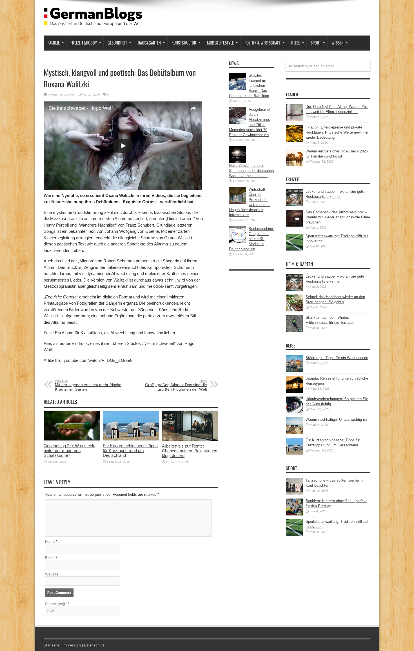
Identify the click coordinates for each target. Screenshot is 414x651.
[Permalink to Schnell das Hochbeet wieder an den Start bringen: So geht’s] (294, 310)
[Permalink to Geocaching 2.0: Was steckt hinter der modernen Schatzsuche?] (72, 439)
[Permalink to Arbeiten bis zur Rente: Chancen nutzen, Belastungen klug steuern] (190, 439)
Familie (54, 42)
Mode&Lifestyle (220, 42)
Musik (54, 94)
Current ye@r (57, 604)
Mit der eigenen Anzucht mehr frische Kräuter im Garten (88, 385)
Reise (295, 42)
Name (50, 541)
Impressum (72, 645)
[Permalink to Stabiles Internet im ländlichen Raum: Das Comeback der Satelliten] (237, 89)
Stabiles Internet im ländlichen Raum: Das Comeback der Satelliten (249, 85)
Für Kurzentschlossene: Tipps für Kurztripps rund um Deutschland (130, 450)
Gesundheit (117, 42)
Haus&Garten (149, 42)
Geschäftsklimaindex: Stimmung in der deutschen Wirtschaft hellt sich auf (251, 170)
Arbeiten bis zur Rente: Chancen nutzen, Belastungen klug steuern (189, 451)
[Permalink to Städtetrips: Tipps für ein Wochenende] (294, 371)
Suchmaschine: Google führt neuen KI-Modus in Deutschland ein (251, 239)
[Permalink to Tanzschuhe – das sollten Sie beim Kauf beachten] (294, 493)
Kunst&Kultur (184, 42)
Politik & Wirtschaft (262, 42)
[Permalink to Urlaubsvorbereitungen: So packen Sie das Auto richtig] (294, 412)
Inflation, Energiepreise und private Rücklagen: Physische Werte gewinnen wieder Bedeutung (337, 132)
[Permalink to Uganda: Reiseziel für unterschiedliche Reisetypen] (294, 391)
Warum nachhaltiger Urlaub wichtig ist (336, 419)
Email (49, 558)
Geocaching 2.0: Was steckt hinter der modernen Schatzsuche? (69, 450)
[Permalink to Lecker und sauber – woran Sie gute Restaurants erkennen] (294, 205)
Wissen (337, 42)
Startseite (51, 645)
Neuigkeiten (67, 94)
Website (51, 574)
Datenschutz (94, 645)
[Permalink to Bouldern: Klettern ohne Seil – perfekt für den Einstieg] (294, 514)
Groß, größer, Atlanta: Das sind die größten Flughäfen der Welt (176, 385)
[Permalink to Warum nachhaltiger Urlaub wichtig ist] (294, 433)
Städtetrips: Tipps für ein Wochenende (337, 358)
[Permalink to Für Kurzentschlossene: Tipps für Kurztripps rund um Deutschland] (131, 439)
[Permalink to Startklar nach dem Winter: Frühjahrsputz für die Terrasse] (294, 331)
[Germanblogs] (93, 21)
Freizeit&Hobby (83, 42)
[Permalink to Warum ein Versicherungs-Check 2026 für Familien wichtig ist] (294, 164)
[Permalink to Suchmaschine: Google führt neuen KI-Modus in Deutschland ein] (237, 242)
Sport (316, 42)
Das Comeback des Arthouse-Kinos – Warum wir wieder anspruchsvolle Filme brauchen (338, 217)
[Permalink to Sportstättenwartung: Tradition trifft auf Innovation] (294, 249)
